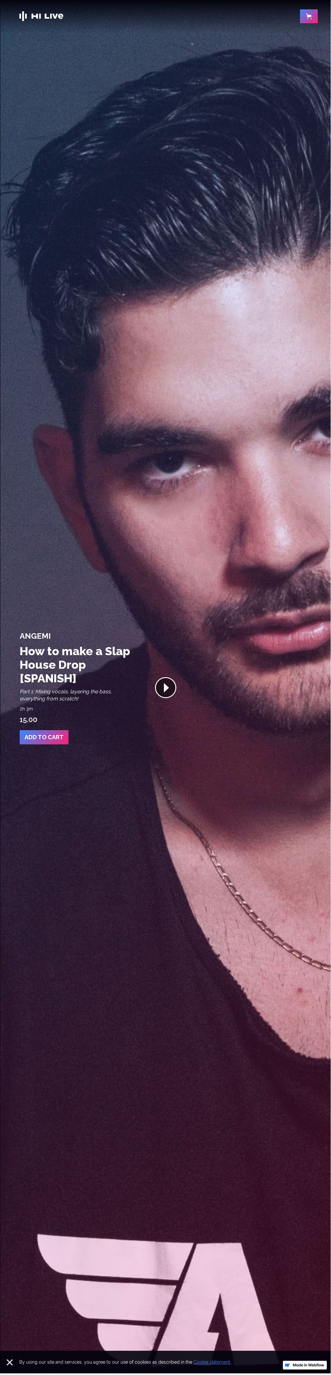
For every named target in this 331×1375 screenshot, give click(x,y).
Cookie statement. (212, 1362)
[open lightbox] (165, 687)
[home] (41, 16)
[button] (309, 16)
